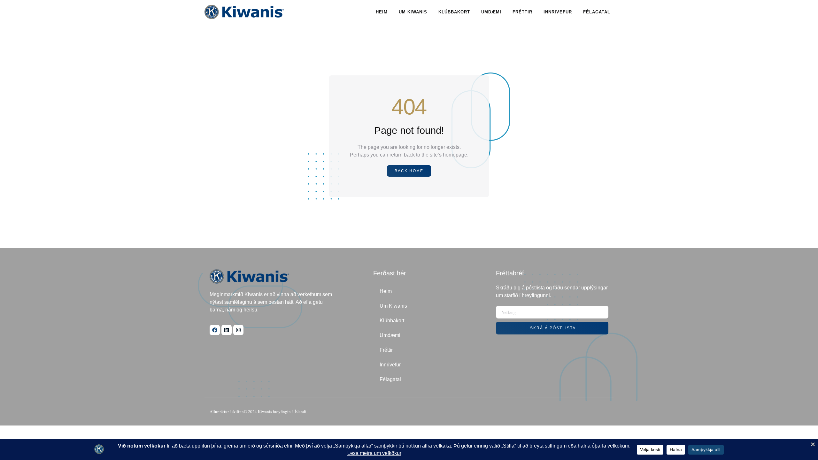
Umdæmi (491, 12)
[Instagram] (238, 330)
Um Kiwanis (413, 12)
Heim (382, 12)
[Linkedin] (226, 330)
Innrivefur (558, 12)
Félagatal (596, 12)
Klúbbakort (454, 12)
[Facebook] (215, 330)
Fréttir (522, 12)
